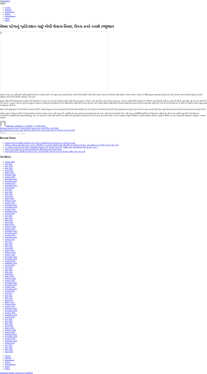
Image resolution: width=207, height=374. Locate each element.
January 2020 (10, 332)
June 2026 (9, 166)
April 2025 (9, 196)
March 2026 (9, 173)
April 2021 (9, 300)
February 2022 (10, 278)
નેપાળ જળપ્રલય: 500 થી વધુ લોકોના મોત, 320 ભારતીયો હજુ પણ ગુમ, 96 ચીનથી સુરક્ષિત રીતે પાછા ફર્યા (45, 152)
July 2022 (8, 268)
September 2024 (11, 211)
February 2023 (10, 252)
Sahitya (7, 14)
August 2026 (10, 162)
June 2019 (9, 347)
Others (7, 21)
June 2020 (9, 322)
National (8, 10)
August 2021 (10, 291)
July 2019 (8, 345)
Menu (3, 3)
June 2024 (9, 218)
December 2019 (11, 334)
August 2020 (10, 317)
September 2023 (11, 237)
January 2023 (10, 255)
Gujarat (7, 8)
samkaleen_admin (12, 126)
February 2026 (10, 175)
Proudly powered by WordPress (21, 373)
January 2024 (10, 229)
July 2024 (8, 216)
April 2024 (9, 222)
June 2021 (9, 296)
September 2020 (11, 315)
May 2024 (9, 220)
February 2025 (10, 201)
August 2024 (10, 214)
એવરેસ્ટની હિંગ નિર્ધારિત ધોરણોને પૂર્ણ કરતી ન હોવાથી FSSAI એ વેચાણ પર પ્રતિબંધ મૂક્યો (40, 143)
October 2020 (10, 313)
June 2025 (9, 192)
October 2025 (10, 183)
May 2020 (9, 324)
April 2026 (9, 170)
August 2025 (10, 188)
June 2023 (9, 244)
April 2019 (9, 352)
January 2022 (10, 281)
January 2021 (10, 306)
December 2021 (11, 283)
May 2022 (9, 272)
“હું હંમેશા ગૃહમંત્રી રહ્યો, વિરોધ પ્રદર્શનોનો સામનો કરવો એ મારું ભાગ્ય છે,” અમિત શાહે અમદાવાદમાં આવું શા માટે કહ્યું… (51, 147)
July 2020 (8, 319)
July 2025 (8, 190)
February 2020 (10, 330)
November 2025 (11, 181)
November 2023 (11, 233)
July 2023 (8, 242)
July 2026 (8, 164)
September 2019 (11, 341)
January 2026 (10, 177)
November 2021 (11, 285)
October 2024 (10, 209)
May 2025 (9, 194)
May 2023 (9, 246)
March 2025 (9, 198)
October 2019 (10, 339)
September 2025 (11, 186)
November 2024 (11, 207)
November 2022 (11, 259)
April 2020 (9, 326)
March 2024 (9, 224)
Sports (7, 18)
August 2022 (10, 265)
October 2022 (10, 261)
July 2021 (8, 293)
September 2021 (11, 289)
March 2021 (9, 302)
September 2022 (11, 263)
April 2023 (9, 248)
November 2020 (11, 311)
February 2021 (10, 304)
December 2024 (11, 205)
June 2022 (9, 270)
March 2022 (9, 276)
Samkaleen (4, 373)
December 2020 (11, 309)
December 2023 (11, 231)
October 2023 (10, 235)
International (9, 12)
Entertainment (10, 16)
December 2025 (11, 179)
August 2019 (10, 343)
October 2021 (10, 287)
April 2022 (9, 274)
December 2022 (11, 257)
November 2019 (11, 337)
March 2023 (9, 250)
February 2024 (10, 227)
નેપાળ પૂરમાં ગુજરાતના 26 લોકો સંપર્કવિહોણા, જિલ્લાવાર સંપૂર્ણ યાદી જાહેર (33, 149)
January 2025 (10, 203)
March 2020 (9, 328)
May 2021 (9, 298)
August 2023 (10, 240)
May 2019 (9, 350)
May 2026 (9, 168)
